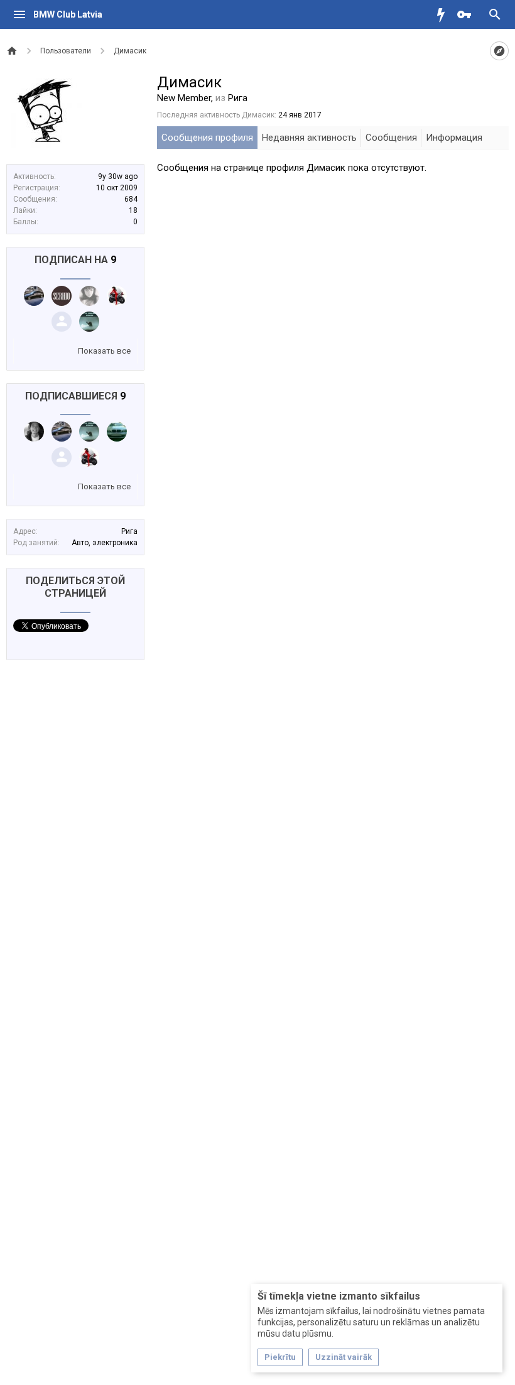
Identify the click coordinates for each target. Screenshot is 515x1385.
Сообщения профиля (207, 137)
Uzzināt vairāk (343, 1357)
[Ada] (89, 296)
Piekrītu (280, 1357)
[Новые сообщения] (444, 14)
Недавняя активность (309, 137)
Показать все (104, 351)
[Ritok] (117, 296)
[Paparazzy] (89, 322)
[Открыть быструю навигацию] (499, 50)
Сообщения (391, 137)
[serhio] (62, 296)
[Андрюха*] (62, 322)
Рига (129, 531)
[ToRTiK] (34, 296)
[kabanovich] (34, 431)
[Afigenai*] (117, 431)
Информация (454, 137)
